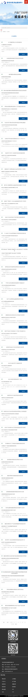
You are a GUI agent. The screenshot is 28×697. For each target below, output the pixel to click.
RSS (13, 689)
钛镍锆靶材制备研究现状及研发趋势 (7, 60)
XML (3, 691)
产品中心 (4, 681)
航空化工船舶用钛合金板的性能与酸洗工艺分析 (9, 187)
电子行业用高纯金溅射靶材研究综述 (7, 301)
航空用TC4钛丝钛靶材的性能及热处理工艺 (8, 542)
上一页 (11, 622)
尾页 (16, 624)
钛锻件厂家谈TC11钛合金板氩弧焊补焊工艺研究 (9, 203)
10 (22, 622)
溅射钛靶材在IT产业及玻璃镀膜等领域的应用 (9, 526)
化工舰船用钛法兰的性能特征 (6, 44)
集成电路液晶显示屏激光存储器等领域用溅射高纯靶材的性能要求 (12, 575)
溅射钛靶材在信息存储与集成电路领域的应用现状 (10, 558)
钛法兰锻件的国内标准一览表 (6, 381)
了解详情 (23, 54)
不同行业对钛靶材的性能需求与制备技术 (8, 285)
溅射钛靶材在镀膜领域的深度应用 (7, 478)
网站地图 (4, 689)
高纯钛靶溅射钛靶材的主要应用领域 (7, 591)
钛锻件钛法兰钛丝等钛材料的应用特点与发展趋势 (10, 413)
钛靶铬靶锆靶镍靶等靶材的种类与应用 (8, 494)
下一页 (12, 624)
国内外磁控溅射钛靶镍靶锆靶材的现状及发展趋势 (10, 92)
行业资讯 (8, 31)
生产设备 (14, 681)
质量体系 (14, 684)
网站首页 (4, 678)
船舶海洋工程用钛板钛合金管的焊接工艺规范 (9, 171)
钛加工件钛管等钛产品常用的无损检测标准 (8, 219)
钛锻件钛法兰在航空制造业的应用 (7, 397)
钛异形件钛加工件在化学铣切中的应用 (8, 349)
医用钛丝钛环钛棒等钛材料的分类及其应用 (8, 269)
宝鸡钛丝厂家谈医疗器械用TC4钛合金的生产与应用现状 (11, 253)
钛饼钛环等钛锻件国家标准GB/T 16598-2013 (9, 141)
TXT (13, 691)
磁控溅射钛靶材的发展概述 (6, 76)
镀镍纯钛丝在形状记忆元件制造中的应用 (8, 317)
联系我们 (14, 686)
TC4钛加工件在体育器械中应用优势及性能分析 (9, 235)
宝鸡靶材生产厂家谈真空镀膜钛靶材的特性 (8, 445)
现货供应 (4, 686)
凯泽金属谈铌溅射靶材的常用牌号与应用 (8, 510)
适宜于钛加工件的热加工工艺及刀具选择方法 (9, 333)
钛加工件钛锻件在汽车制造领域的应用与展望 (9, 429)
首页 (1, 31)
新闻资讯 (4, 31)
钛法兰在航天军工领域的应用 (6, 365)
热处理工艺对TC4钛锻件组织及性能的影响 (8, 155)
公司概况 (14, 678)
